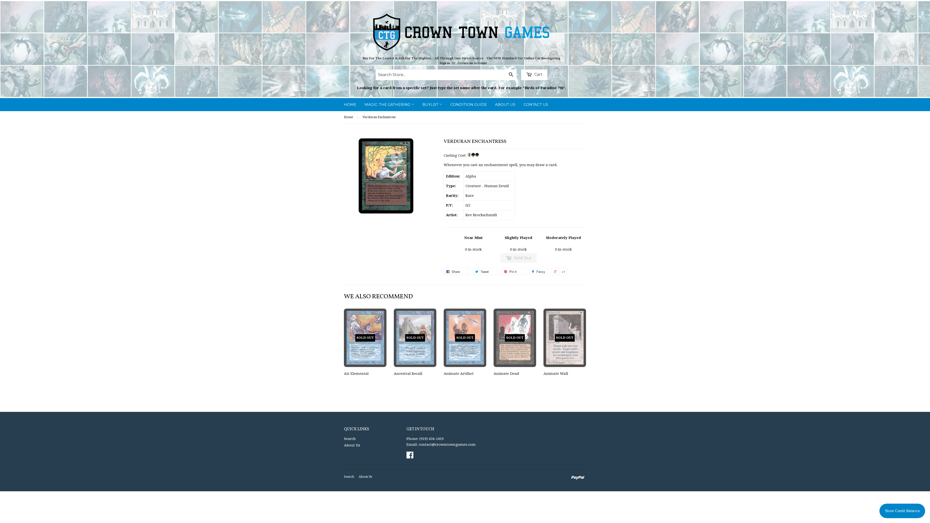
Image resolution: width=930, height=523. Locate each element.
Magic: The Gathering (387, 104)
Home (350, 104)
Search (350, 439)
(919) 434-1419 (431, 439)
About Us (505, 104)
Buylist (430, 104)
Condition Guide (468, 104)
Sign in (445, 63)
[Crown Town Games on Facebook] (410, 456)
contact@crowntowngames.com (447, 444)
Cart (537, 74)
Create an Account (472, 63)
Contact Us (536, 104)
